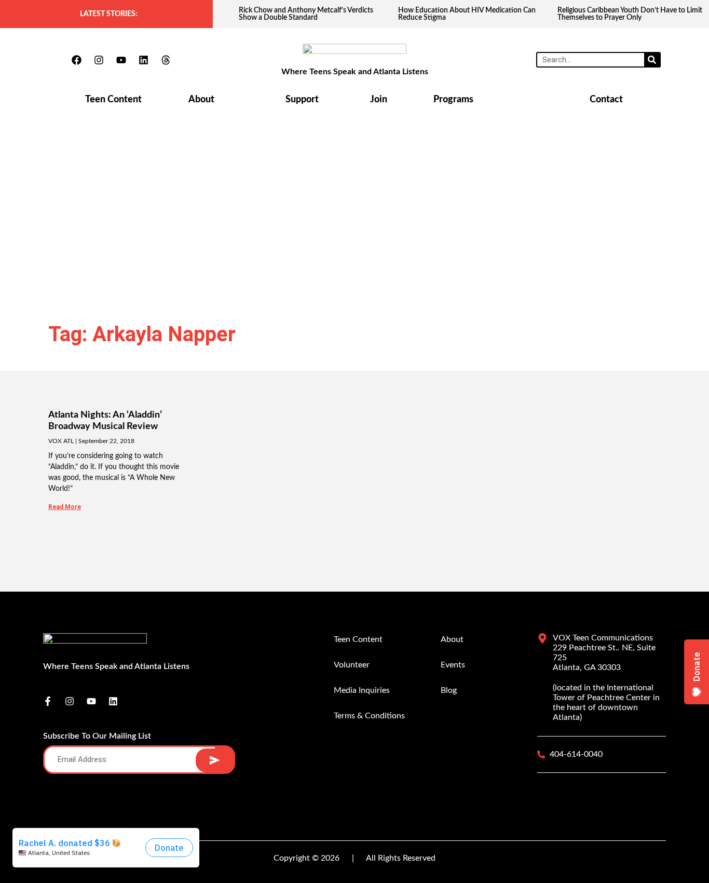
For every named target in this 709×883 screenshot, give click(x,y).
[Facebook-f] (47, 701)
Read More (64, 507)
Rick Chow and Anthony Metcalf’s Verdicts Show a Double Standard (306, 14)
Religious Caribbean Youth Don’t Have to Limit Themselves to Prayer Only (629, 14)
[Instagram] (98, 60)
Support (302, 99)
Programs (453, 99)
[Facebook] (76, 60)
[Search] (652, 59)
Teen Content (113, 99)
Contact (606, 99)
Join (378, 99)
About (201, 99)
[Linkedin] (143, 60)
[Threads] (165, 60)
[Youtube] (121, 60)
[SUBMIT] (215, 760)
